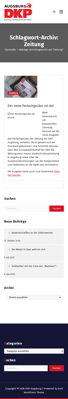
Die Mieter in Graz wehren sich (29, 249)
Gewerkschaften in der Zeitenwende (32, 232)
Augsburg (13, 93)
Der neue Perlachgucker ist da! (31, 106)
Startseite (10, 49)
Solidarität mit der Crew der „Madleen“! (34, 266)
